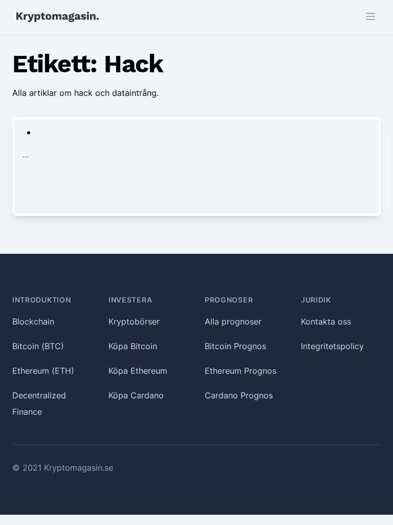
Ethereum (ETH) (43, 371)
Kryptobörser (134, 321)
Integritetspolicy (332, 346)
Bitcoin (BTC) (38, 346)
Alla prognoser (233, 321)
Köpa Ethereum (137, 371)
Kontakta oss (326, 321)
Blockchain (33, 321)
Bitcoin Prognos (235, 346)
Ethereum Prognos (240, 371)
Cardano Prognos (239, 395)
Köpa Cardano (136, 395)
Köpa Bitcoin (132, 346)
